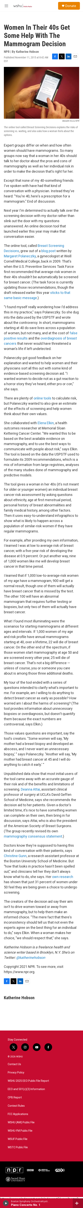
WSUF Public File (17, 1139)
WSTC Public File (18, 1147)
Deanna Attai (30, 789)
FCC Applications (18, 1114)
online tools (42, 398)
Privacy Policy (16, 1072)
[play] (5, 1203)
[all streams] (78, 1203)
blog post (48, 251)
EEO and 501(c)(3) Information (26, 1089)
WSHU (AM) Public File (21, 1122)
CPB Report (15, 1097)
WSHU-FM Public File (20, 1130)
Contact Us (14, 1064)
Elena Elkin (46, 423)
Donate (70, 6)
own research (62, 877)
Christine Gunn (15, 856)
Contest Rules (16, 1105)
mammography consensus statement (33, 836)
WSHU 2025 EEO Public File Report (28, 1080)
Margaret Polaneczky (20, 256)
